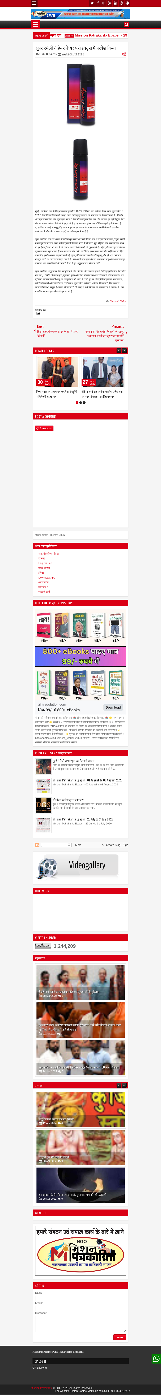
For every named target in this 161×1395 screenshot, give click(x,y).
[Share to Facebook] (66, 360)
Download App (46, 577)
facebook (98, 3)
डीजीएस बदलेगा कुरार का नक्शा (68, 799)
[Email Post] (37, 313)
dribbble (121, 3)
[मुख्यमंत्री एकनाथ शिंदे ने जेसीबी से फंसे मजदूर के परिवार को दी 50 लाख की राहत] (80, 1057)
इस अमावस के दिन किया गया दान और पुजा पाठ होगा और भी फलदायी (72, 1157)
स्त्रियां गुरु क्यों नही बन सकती (54, 1119)
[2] (80, 402)
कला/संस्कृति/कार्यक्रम (48, 553)
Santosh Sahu (118, 301)
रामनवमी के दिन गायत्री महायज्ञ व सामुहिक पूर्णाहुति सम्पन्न (68, 1194)
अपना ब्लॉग (43, 582)
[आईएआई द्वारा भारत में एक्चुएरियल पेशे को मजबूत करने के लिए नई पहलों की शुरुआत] (103, 372)
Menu (34, 3)
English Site (45, 563)
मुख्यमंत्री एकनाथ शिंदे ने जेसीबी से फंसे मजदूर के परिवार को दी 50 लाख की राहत (79, 1067)
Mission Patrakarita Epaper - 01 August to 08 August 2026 (87, 780)
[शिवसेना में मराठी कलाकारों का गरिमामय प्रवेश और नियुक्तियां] (80, 982)
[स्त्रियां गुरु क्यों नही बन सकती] (80, 1109)
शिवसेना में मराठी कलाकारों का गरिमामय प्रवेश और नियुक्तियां (69, 991)
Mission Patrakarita (42, 1388)
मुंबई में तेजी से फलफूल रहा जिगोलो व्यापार (73, 760)
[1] (77, 402)
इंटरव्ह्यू (41, 558)
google (103, 3)
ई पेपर (41, 572)
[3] (84, 402)
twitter (92, 3)
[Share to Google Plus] (75, 360)
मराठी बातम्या (44, 568)
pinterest (127, 3)
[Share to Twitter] (70, 360)
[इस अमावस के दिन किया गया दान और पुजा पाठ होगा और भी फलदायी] (80, 1147)
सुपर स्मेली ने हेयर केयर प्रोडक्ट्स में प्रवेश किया (75, 47)
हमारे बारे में (43, 587)
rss (109, 3)
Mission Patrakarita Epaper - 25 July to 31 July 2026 (83, 819)
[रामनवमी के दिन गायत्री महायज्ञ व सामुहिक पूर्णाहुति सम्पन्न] (80, 1185)
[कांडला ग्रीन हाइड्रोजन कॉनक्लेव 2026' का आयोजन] (58, 372)
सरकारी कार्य (44, 591)
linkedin (115, 3)
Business (51, 54)
